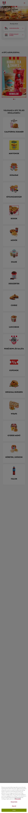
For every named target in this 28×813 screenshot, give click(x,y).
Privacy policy (17, 799)
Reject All (14, 806)
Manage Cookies (14, 802)
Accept (14, 810)
